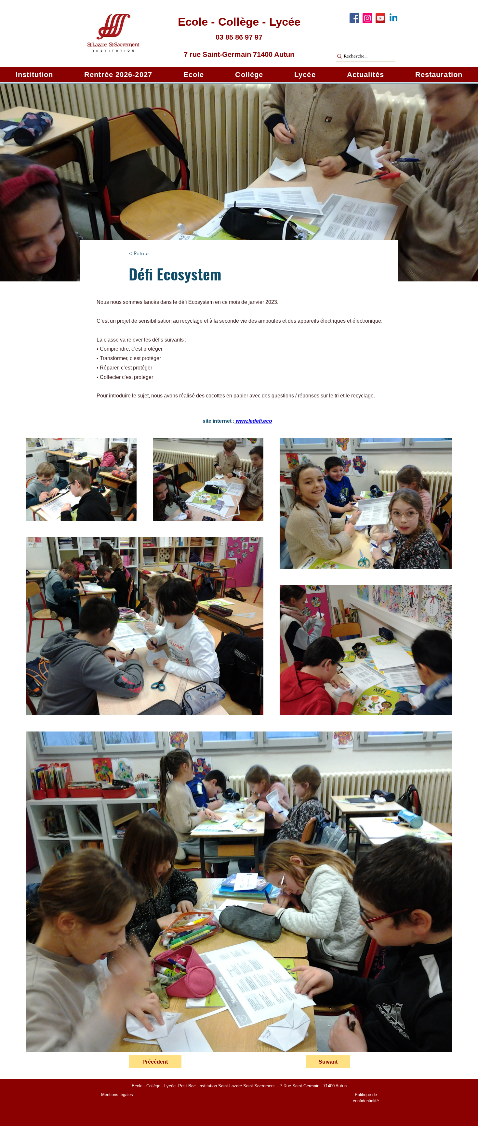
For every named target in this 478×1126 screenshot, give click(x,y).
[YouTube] (380, 18)
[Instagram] (367, 18)
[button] (34, 74)
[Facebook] (354, 18)
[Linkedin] (393, 18)
